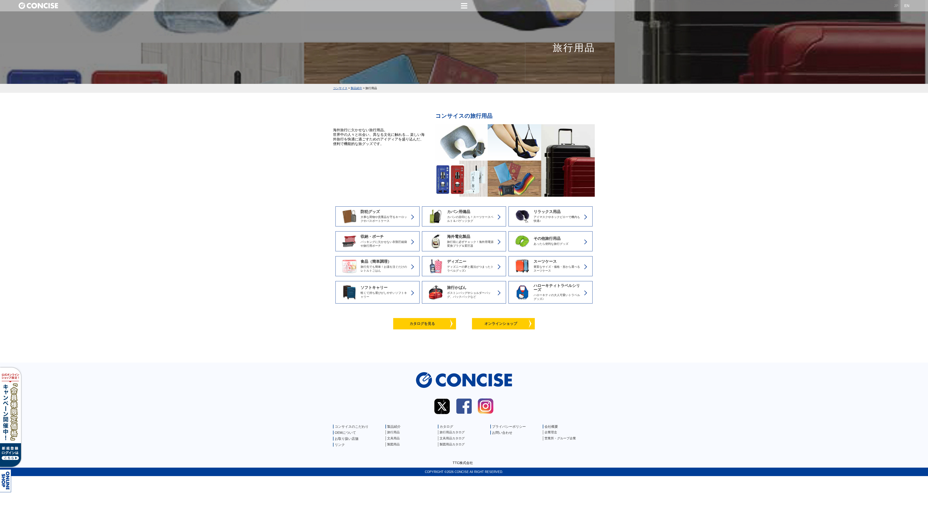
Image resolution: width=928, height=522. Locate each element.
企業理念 (550, 432)
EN (906, 6)
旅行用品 (393, 432)
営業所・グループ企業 (560, 438)
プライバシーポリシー (509, 426)
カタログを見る (422, 323)
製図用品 (393, 444)
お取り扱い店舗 (346, 439)
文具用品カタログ (452, 438)
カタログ (446, 426)
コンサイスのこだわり (352, 426)
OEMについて (345, 433)
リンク (340, 445)
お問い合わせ (502, 433)
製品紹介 (394, 426)
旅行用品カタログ (452, 432)
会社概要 (551, 426)
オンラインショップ (501, 323)
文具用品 (393, 438)
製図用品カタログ (452, 444)
